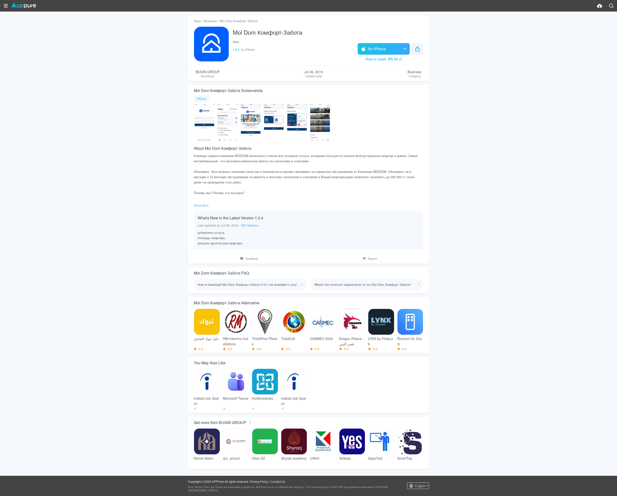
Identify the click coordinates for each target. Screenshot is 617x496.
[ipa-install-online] (599, 6)
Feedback (251, 258)
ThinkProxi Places (264, 341)
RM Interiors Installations (235, 341)
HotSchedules (262, 398)
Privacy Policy (259, 481)
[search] (611, 6)
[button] (6, 6)
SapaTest (375, 458)
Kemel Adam (203, 458)
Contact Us (278, 481)
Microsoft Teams (235, 398)
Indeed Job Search (206, 401)
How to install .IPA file (382, 59)
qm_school (231, 458)
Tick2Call (288, 338)
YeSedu (345, 458)
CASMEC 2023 (321, 338)
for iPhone (377, 49)
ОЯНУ (315, 458)
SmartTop (404, 458)
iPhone (201, 99)
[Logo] (24, 5)
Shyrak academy (294, 458)
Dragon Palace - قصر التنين (351, 341)
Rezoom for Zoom (409, 341)
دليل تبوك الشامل (206, 338)
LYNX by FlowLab (380, 341)
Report (372, 258)
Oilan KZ (258, 458)
